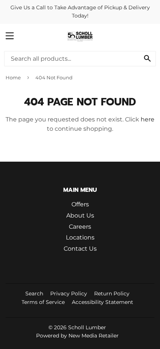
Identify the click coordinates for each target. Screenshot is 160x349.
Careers (80, 226)
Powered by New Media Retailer (77, 336)
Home (13, 77)
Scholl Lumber (87, 327)
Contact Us (80, 248)
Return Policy (111, 293)
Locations (80, 237)
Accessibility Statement (102, 302)
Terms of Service (43, 302)
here (147, 119)
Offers (80, 204)
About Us (80, 215)
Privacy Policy (68, 293)
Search (34, 293)
